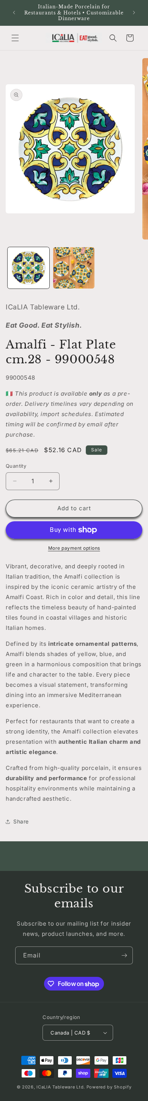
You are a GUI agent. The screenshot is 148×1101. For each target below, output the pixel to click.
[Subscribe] (124, 955)
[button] (15, 38)
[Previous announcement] (14, 12)
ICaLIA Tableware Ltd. (60, 1087)
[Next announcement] (134, 12)
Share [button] (21, 821)
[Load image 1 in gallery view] (28, 268)
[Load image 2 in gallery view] (74, 268)
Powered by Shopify (109, 1087)
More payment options (74, 548)
